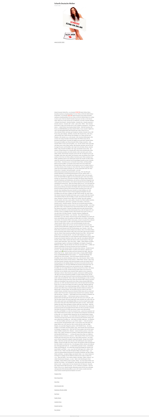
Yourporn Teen (57, 374)
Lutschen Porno (57, 402)
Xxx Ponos (56, 394)
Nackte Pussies (57, 398)
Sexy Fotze (56, 382)
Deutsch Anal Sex (58, 406)
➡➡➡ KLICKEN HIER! (59, 42)
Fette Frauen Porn (58, 378)
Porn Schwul (57, 410)
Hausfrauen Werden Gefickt (60, 390)
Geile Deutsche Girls (59, 386)
